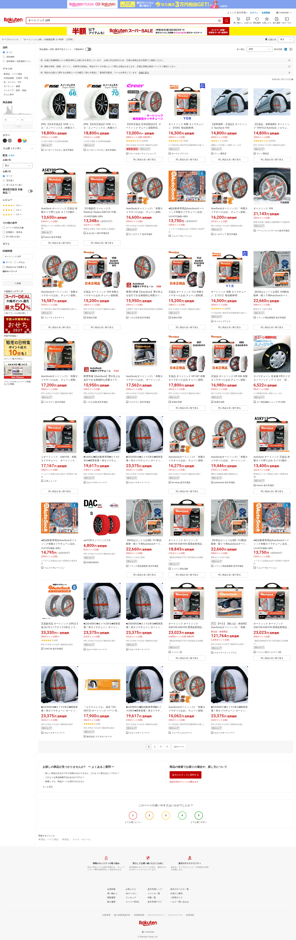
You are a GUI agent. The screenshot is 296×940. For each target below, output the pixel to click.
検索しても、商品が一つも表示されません (64, 781)
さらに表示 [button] (9, 94)
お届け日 (7, 171)
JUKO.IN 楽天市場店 (53, 649)
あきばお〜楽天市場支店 (98, 233)
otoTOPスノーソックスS (97, 540)
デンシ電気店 (220, 154)
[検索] (226, 20)
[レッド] (20, 141)
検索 (19, 126)
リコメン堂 (177, 652)
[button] (284, 13)
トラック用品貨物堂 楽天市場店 (271, 318)
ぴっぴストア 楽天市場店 (140, 234)
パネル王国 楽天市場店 (139, 318)
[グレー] (10, 141)
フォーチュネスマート (54, 318)
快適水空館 (92, 318)
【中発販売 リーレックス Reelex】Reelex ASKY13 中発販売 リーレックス (101, 212)
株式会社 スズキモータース (99, 737)
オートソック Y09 (263, 208)
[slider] (3, 114)
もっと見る (48, 787)
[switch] (30, 191)
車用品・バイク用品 (48, 839)
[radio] (4, 52)
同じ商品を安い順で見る (144, 159)
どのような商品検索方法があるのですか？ (64, 777)
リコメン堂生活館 (180, 569)
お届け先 (7, 160)
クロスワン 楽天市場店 (54, 402)
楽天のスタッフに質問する (185, 775)
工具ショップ (50, 481)
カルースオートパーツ (97, 482)
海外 (12, 155)
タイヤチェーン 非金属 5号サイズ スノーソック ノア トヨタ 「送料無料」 (272, 380)
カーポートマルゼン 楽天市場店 (58, 150)
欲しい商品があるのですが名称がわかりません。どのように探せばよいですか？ (82, 773)
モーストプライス (180, 154)
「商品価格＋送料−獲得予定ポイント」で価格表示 (61, 49)
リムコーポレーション (182, 236)
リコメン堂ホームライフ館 (269, 652)
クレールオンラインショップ (142, 154)
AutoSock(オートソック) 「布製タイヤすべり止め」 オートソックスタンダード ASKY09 (144, 380)
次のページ (179, 746)
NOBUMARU (93, 562)
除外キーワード (10, 271)
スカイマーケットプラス (225, 653)
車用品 (65, 839)
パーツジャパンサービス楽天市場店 (273, 231)
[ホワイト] (15, 141)
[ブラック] (5, 141)
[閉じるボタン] (289, 60)
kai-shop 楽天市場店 (181, 482)
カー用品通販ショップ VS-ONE (271, 402)
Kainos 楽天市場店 (52, 237)
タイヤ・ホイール (81, 839)
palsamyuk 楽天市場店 (224, 482)
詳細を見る (144, 72)
